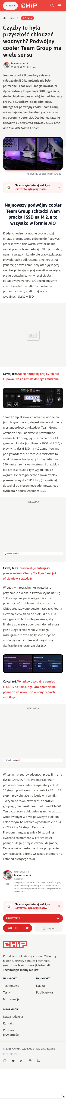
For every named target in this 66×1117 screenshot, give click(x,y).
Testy (6, 992)
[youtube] (7, 883)
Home (11, 18)
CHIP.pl (16, 1048)
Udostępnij (13, 918)
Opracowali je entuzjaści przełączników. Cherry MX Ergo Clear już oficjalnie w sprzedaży (29, 573)
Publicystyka (44, 992)
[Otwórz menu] (59, 5)
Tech (29, 18)
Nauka (40, 985)
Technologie (11, 985)
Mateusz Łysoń (19, 63)
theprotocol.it (11, 1053)
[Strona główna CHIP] (29, 5)
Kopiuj (50, 928)
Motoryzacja (11, 999)
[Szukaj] (52, 6)
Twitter (11, 928)
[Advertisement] (33, 527)
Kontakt (8, 1023)
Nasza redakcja (13, 1016)
